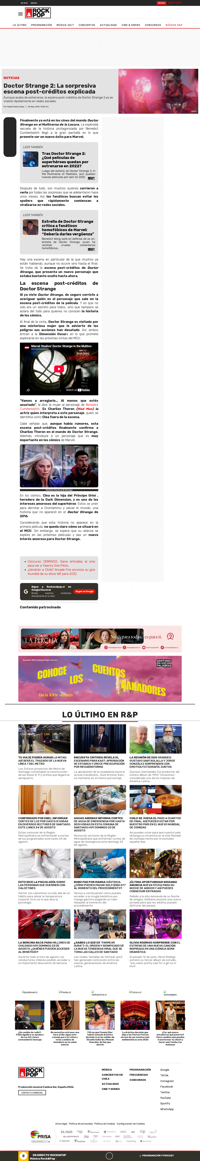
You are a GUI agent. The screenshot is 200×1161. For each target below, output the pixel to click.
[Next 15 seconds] (116, 1155)
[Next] (123, 1155)
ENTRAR (161, 3)
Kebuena (153, 1136)
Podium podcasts (65, 1140)
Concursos (153, 25)
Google (164, 1069)
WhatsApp (167, 1109)
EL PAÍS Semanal (125, 1136)
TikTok (164, 1075)
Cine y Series (111, 1089)
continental (117, 1136)
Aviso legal (61, 1123)
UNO (86, 1136)
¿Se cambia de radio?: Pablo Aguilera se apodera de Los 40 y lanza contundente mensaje (30, 1036)
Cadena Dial (143, 1136)
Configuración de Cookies (131, 1123)
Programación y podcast (158, 1155)
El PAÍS (66, 1132)
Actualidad (108, 25)
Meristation (144, 1144)
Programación (41, 25)
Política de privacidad (81, 1123)
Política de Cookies (104, 1123)
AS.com (133, 1132)
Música (107, 1069)
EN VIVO (24, 3)
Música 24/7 (65, 25)
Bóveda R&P (174, 25)
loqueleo (130, 1144)
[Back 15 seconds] (102, 1155)
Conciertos (87, 25)
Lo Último (20, 25)
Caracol (153, 1132)
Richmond (65, 1144)
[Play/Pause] (109, 1155)
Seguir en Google (84, 591)
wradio (95, 1136)
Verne (134, 1136)
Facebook (166, 1086)
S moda (117, 1144)
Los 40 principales (80, 1132)
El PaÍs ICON (106, 1144)
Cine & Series (131, 25)
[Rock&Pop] (38, 13)
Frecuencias (139, 1074)
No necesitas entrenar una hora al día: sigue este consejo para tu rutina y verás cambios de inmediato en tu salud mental (65, 1038)
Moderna (79, 1144)
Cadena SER (123, 1132)
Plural (93, 1144)
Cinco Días (106, 1136)
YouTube (165, 1098)
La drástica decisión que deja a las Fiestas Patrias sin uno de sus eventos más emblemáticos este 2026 (135, 1036)
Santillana (94, 1132)
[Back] (95, 1155)
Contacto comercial (32, 1093)
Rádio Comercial (157, 1144)
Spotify (165, 1103)
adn (142, 1132)
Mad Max (85, 409)
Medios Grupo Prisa (40, 1141)
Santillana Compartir (109, 1132)
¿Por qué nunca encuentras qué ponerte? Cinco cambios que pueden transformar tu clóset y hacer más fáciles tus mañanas (170, 1038)
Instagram (167, 1081)
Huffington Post (70, 1136)
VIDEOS (34, 3)
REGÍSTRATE (175, 2)
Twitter (165, 1092)
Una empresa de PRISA (40, 1134)
